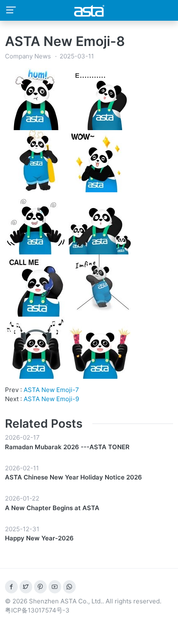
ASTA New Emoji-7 (51, 390)
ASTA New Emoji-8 (65, 41)
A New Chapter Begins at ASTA (52, 508)
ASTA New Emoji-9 (51, 399)
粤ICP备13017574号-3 (37, 610)
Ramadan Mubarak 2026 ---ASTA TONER (67, 447)
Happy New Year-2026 (39, 538)
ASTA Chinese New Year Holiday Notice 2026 (73, 477)
